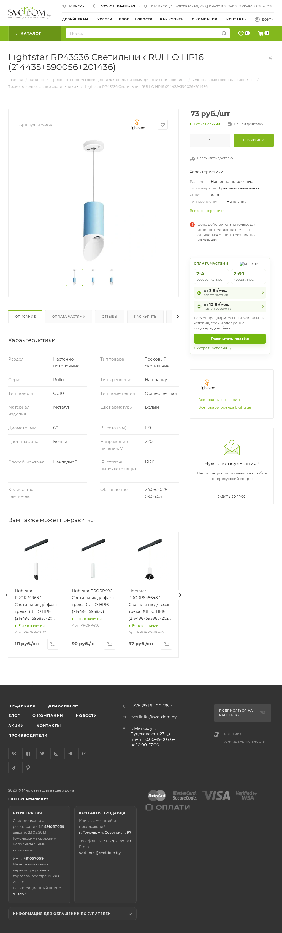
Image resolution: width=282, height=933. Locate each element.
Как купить (145, 317)
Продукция (22, 705)
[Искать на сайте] (224, 33)
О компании (47, 715)
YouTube (84, 753)
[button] (255, 664)
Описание (25, 317)
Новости (86, 715)
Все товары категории (219, 399)
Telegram (70, 753)
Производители (27, 735)
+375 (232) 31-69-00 (114, 841)
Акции (16, 725)
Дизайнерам (63, 705)
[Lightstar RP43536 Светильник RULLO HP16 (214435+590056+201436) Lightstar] (94, 200)
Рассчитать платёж (230, 338)
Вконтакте (14, 753)
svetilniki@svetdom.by (154, 716)
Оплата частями (68, 317)
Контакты (49, 725)
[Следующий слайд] (180, 595)
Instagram (56, 753)
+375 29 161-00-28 (116, 6)
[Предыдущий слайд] (6, 595)
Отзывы (110, 317)
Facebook (28, 753)
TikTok (14, 767)
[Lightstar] (137, 125)
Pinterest (28, 767)
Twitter (42, 753)
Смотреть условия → (213, 348)
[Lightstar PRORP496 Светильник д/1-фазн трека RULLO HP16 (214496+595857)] (93, 560)
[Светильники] (29, 13)
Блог (14, 715)
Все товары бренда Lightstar (224, 407)
